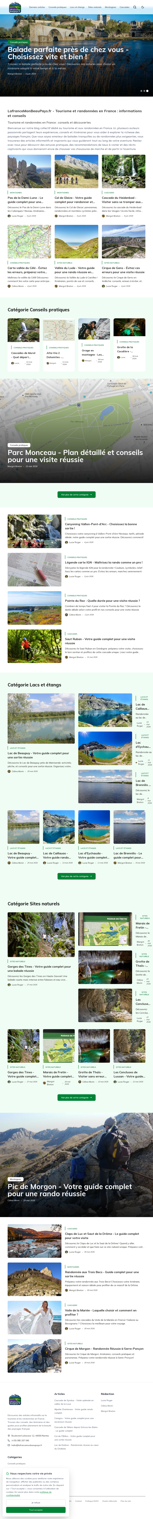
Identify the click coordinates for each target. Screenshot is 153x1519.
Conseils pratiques (57, 7)
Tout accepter (36, 1510)
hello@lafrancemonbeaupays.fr (27, 1445)
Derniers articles (37, 7)
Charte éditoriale (109, 1501)
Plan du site (126, 1501)
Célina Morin (14, 1200)
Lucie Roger (107, 1400)
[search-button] (134, 7)
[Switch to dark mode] (142, 7)
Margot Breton (15, 73)
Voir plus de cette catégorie (74, 494)
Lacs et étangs (77, 7)
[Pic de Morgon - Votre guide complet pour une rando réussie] (76, 1165)
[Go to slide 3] (147, 91)
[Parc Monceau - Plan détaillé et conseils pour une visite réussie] (76, 431)
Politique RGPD (92, 1501)
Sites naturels (94, 7)
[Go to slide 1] (141, 91)
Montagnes (110, 7)
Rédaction (107, 1394)
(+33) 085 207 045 (20, 1440)
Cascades (124, 7)
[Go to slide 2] (144, 91)
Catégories (15, 1457)
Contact (78, 1501)
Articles (59, 1394)
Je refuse (36, 1502)
